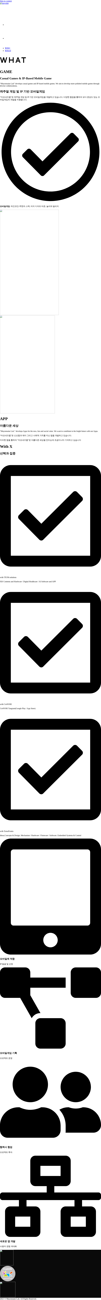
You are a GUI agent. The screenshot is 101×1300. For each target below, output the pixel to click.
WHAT (8, 51)
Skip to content (6, 1)
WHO (7, 48)
